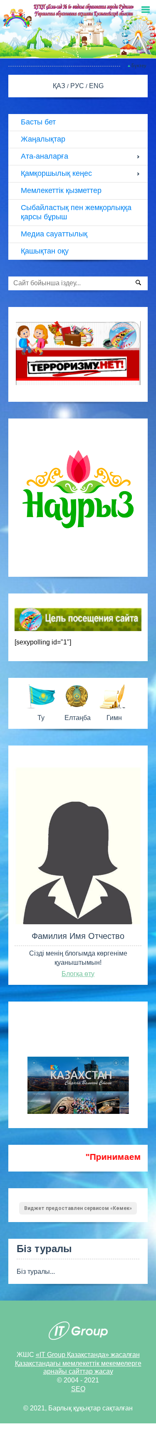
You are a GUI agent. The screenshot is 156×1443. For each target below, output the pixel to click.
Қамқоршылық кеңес (56, 173)
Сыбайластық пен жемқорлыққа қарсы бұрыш (76, 212)
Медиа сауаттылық (54, 234)
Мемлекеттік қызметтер (61, 190)
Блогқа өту (78, 973)
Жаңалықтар (43, 139)
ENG (96, 85)
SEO (78, 1388)
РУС (78, 85)
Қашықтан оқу (45, 251)
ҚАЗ (60, 85)
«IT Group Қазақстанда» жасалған (88, 1354)
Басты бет (38, 122)
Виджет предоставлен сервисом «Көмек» (78, 1208)
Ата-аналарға (44, 156)
